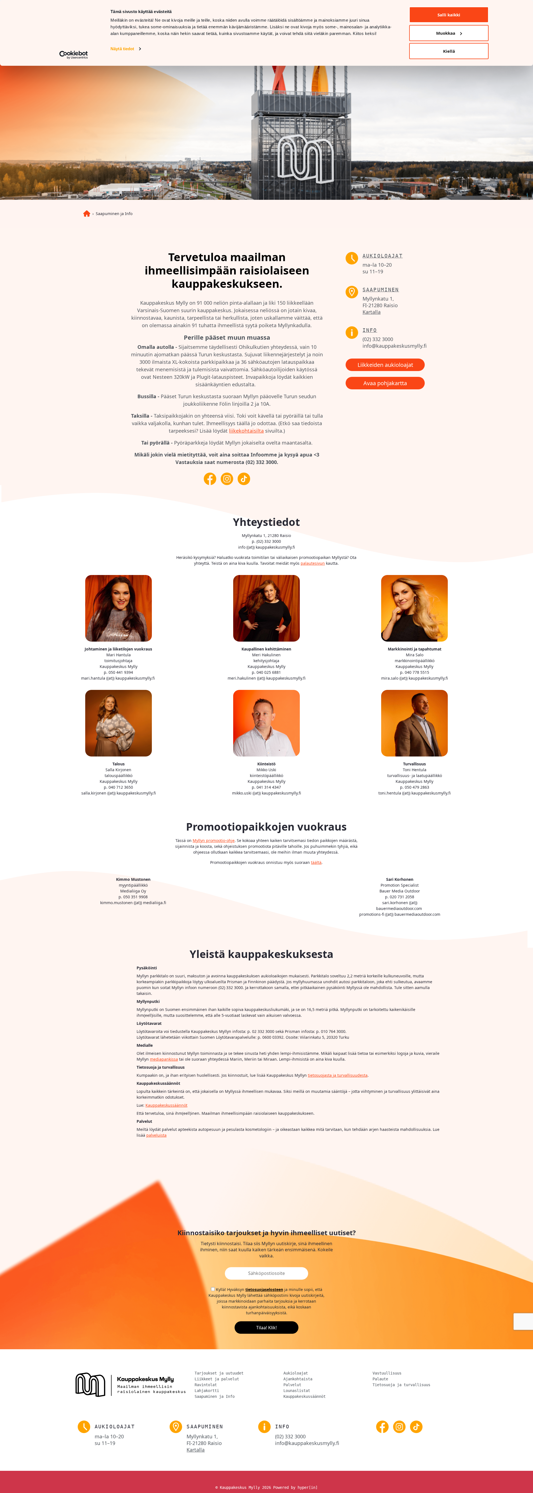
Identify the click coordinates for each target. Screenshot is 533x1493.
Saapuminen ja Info (114, 213)
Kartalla (372, 312)
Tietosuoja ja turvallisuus (401, 1385)
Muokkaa (445, 33)
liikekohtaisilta (246, 430)
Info (370, 330)
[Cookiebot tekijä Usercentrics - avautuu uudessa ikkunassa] (73, 55)
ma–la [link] (377, 264)
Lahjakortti (207, 1390)
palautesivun (313, 563)
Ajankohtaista (297, 1379)
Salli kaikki (449, 14)
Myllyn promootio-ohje (214, 840)
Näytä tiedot (122, 48)
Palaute (380, 1379)
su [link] (373, 271)
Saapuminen (381, 289)
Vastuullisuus (387, 1373)
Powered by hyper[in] (295, 1487)
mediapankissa (164, 1059)
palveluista (156, 1135)
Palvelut (292, 1385)
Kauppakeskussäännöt (166, 1105)
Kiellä (449, 51)
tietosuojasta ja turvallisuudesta (338, 1075)
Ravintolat (206, 1385)
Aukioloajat (383, 256)
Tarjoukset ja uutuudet (219, 1373)
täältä (316, 862)
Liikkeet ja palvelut (217, 1379)
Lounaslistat (296, 1390)
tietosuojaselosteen (264, 1289)
